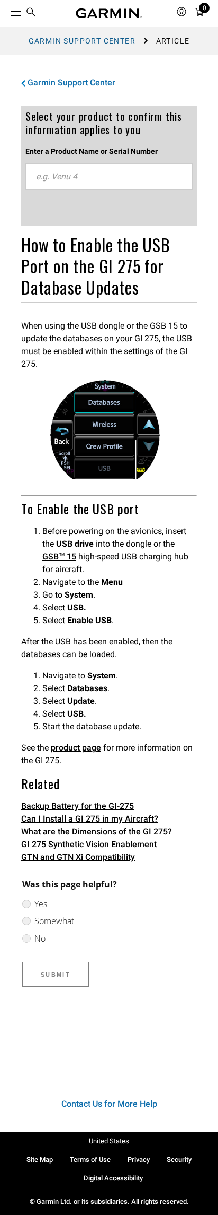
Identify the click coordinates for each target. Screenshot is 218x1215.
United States (109, 1141)
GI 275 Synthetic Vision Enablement (89, 844)
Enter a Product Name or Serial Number (91, 151)
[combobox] (109, 176)
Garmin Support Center (82, 41)
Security (179, 1160)
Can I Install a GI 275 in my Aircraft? (89, 819)
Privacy (139, 1160)
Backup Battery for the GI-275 (77, 806)
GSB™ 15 (59, 557)
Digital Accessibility (113, 1178)
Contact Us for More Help (109, 1104)
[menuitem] (31, 13)
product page (76, 748)
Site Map (39, 1160)
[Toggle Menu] (6, 10)
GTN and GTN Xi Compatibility (78, 857)
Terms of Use (90, 1160)
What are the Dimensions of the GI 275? (96, 831)
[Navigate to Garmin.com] (109, 13)
